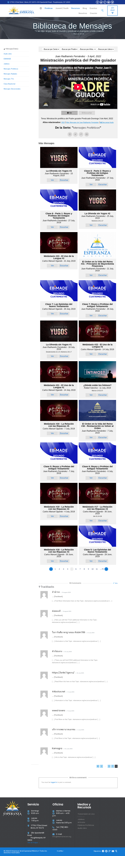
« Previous (98, 766)
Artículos (81, 822)
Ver (70, 113)
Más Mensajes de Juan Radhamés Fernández (82, 122)
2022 (63, 122)
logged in (54, 782)
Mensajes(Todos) (12, 49)
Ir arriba (60, 851)
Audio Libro (8, 54)
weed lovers (58, 710)
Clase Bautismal (9, 84)
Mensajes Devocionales (12, 89)
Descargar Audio (108, 122)
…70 (102, 569)
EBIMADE (7, 59)
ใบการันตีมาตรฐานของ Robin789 (68, 632)
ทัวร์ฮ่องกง (57, 651)
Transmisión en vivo (86, 814)
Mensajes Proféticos (11, 69)
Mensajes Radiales (10, 74)
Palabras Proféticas (86, 825)
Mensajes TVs (9, 79)
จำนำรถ (56, 592)
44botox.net (58, 691)
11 (97, 569)
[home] (41, 8)
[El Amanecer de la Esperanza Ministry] (21, 11)
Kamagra (57, 748)
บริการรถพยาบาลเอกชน (63, 729)
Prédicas (81, 816)
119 (75, 583)
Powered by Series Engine (109, 575)
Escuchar (88, 113)
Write (116, 583)
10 (93, 569)
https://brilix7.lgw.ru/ (63, 672)
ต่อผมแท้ (56, 610)
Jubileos (7, 64)
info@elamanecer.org (61, 836)
